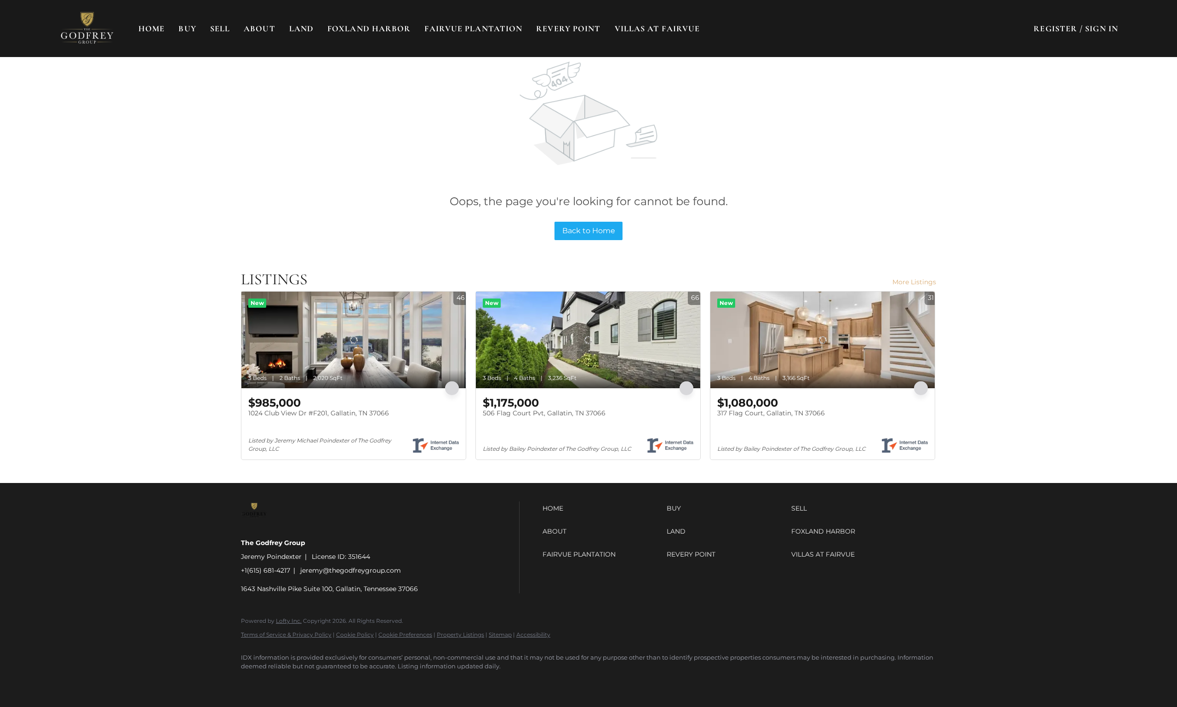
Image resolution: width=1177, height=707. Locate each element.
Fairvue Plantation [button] (473, 28)
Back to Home (588, 230)
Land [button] (301, 28)
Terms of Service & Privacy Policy (286, 634)
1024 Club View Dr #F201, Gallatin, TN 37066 (318, 413)
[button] (87, 28)
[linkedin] (279, 682)
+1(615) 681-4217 (265, 570)
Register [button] (1055, 28)
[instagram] (332, 682)
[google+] (385, 682)
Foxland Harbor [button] (369, 28)
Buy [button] (187, 28)
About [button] (259, 28)
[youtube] (359, 682)
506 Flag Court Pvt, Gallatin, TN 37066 (544, 413)
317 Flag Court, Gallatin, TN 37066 (771, 413)
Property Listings (460, 634)
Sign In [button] (1101, 28)
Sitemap (500, 634)
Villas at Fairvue (657, 28)
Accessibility (533, 634)
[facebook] (252, 682)
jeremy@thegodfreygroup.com (350, 570)
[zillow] (305, 682)
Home (151, 28)
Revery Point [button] (568, 28)
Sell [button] (220, 28)
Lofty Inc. (289, 620)
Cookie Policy (355, 634)
